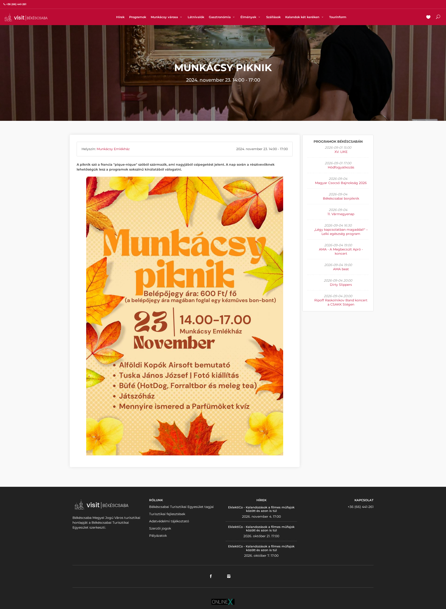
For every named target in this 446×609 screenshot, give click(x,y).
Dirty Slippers (341, 285)
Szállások (273, 17)
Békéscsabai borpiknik (341, 198)
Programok (137, 17)
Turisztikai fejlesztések (167, 514)
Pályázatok (158, 535)
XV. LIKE (341, 152)
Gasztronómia (220, 17)
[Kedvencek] (428, 17)
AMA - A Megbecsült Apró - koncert (341, 251)
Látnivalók (196, 17)
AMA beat (341, 269)
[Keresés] (438, 17)
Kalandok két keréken (302, 17)
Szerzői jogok (160, 528)
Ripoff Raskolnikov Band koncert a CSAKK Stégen (340, 302)
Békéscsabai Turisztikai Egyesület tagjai (181, 507)
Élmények (248, 17)
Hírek (120, 17)
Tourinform (337, 17)
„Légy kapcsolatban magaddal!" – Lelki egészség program (341, 231)
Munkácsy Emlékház (113, 149)
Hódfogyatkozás (341, 167)
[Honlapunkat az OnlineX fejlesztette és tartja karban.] (223, 601)
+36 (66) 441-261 (361, 507)
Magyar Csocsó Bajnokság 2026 (341, 183)
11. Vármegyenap (341, 214)
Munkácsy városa (165, 17)
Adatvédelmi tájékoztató (169, 521)
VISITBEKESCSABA (26, 17)
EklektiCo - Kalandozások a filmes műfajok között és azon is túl (261, 509)
